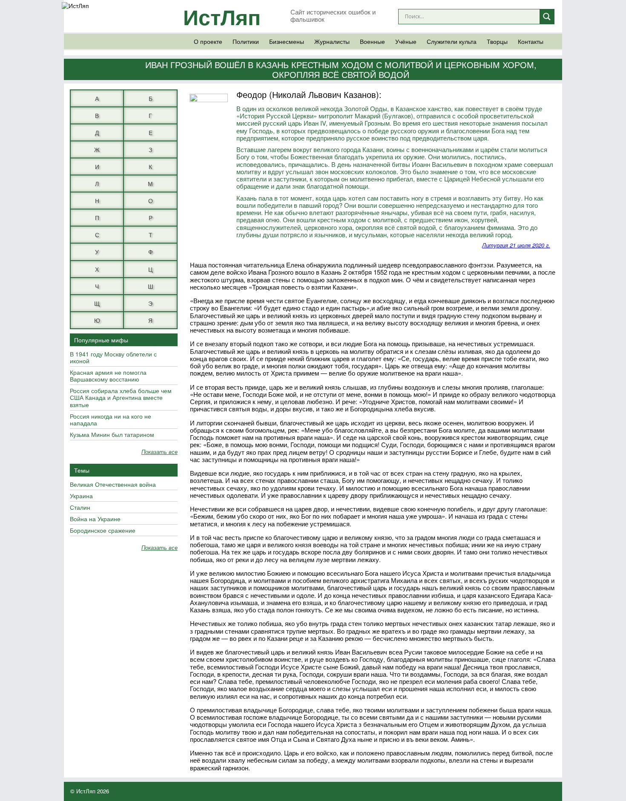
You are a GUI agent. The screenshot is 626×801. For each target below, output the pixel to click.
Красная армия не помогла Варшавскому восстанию (108, 376)
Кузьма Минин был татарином (112, 435)
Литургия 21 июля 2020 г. (516, 245)
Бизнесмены (286, 41)
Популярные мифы (101, 340)
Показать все (159, 452)
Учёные (405, 41)
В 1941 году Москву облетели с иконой (113, 357)
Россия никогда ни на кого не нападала (110, 420)
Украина (81, 496)
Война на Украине (95, 519)
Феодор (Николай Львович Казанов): (309, 94)
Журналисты (332, 41)
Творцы (497, 41)
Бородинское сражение (102, 530)
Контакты (530, 41)
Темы (81, 470)
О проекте (208, 41)
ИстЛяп (222, 16)
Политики (246, 41)
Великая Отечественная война (113, 484)
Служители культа (452, 41)
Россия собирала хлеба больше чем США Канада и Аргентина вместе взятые (121, 397)
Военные (372, 41)
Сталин (80, 507)
